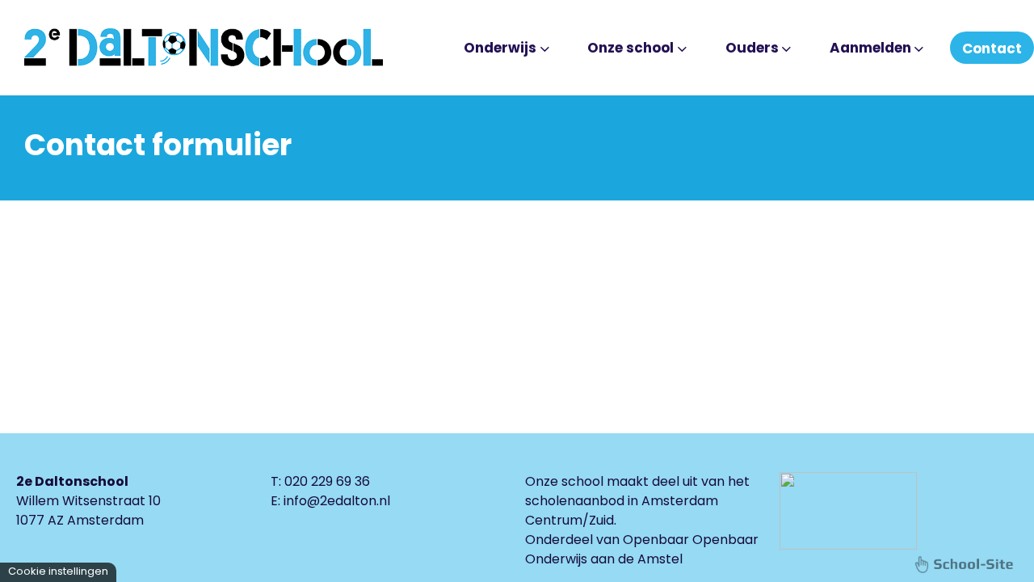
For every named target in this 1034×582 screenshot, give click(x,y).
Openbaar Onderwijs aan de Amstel (642, 549)
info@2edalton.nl (337, 500)
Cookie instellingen (58, 571)
